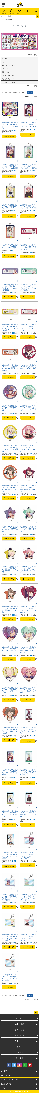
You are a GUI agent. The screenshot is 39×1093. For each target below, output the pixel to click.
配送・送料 (19, 1024)
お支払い (19, 1018)
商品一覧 (11, 13)
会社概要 (19, 1058)
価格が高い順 (22, 92)
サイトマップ (5, 1088)
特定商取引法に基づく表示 (10, 1079)
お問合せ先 (19, 1035)
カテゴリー (19, 1041)
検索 (37, 16)
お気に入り (19, 13)
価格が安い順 (13, 92)
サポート (19, 1052)
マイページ (28, 13)
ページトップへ (36, 1012)
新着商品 (4, 13)
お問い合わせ (5, 1075)
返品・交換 (19, 1030)
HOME (2, 19)
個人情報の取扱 (6, 1084)
